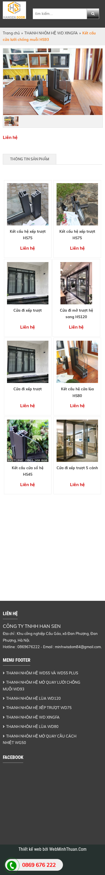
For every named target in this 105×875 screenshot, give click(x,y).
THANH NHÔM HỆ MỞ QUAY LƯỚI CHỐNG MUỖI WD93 (41, 685)
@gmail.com (91, 646)
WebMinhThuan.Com (68, 849)
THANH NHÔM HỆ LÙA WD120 (33, 698)
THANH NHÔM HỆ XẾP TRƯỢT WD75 (39, 707)
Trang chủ (11, 33)
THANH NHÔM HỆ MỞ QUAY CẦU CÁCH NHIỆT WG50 (39, 739)
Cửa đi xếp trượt (27, 310)
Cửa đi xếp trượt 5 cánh (77, 468)
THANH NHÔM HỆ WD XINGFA (51, 33)
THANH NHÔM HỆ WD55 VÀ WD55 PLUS (42, 673)
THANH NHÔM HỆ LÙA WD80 (32, 726)
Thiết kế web (30, 849)
